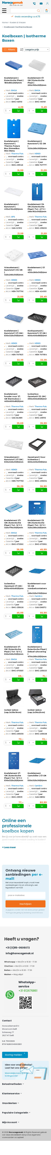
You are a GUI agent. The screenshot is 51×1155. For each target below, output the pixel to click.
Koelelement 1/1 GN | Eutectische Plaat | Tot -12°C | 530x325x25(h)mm (13, 776)
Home (5, 22)
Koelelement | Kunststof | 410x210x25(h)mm (13, 206)
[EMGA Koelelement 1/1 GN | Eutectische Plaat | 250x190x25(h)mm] (37, 65)
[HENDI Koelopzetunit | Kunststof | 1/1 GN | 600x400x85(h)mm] (37, 318)
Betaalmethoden (12, 1084)
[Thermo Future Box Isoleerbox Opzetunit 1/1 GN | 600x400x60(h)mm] (13, 571)
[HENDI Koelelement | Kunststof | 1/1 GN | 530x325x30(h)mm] (13, 318)
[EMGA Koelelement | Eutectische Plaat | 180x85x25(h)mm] (13, 65)
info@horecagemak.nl (20, 953)
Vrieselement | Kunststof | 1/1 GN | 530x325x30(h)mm (13, 459)
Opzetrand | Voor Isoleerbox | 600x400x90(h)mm (37, 459)
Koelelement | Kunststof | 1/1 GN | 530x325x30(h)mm (13, 333)
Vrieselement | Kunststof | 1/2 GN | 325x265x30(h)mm (13, 271)
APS (13, 217)
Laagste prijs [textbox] (32, 49)
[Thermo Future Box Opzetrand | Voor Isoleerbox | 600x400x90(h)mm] (37, 445)
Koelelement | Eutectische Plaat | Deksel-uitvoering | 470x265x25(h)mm (37, 652)
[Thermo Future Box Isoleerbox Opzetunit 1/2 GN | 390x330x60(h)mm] (37, 381)
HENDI (38, 154)
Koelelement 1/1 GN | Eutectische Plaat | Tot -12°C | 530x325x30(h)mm (13, 650)
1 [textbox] (29, 110)
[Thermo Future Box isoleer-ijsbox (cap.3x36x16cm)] (13, 697)
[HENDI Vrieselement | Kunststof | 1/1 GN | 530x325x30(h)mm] (13, 445)
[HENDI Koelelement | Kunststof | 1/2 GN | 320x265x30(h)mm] (37, 129)
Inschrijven (25, 904)
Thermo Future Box (20, 154)
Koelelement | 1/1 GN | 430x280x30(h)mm (37, 269)
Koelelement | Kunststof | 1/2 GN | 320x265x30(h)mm (37, 144)
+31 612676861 (27, 991)
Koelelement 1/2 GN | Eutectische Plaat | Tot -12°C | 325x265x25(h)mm (37, 524)
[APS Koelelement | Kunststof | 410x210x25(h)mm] (13, 192)
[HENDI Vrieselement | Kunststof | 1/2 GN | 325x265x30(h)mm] (13, 255)
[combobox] (36, 49)
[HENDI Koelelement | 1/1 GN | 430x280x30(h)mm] (37, 255)
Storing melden (15, 1054)
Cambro (38, 596)
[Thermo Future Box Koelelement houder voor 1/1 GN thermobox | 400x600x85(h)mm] (13, 381)
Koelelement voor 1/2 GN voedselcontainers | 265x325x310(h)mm (37, 588)
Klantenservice (11, 1093)
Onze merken (9, 1103)
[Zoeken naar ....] (37, 10)
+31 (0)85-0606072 (18, 947)
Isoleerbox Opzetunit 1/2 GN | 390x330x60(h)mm (37, 396)
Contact (7, 1020)
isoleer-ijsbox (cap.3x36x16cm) (12, 711)
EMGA (14, 90)
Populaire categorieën (15, 1112)
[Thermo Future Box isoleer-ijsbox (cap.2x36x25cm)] (37, 697)
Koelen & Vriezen (18, 22)
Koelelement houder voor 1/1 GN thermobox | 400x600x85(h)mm (13, 397)
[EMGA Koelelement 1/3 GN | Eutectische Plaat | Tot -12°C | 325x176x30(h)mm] (13, 508)
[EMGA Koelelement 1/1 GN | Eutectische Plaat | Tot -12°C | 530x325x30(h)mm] (13, 634)
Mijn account (9, 1122)
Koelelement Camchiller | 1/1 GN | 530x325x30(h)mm (37, 776)
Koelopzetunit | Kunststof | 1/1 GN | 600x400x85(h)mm (37, 333)
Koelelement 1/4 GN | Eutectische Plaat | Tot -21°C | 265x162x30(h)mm (37, 208)
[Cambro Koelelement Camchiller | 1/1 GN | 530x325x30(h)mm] (37, 761)
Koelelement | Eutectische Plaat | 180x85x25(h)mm (13, 80)
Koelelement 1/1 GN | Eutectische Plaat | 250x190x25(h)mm (37, 81)
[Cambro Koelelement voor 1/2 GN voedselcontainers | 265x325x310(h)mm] (37, 571)
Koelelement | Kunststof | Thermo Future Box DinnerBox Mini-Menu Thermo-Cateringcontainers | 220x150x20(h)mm (13, 146)
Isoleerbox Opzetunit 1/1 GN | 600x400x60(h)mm (13, 586)
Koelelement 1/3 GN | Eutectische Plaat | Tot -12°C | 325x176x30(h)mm (13, 524)
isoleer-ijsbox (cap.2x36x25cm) (36, 711)
